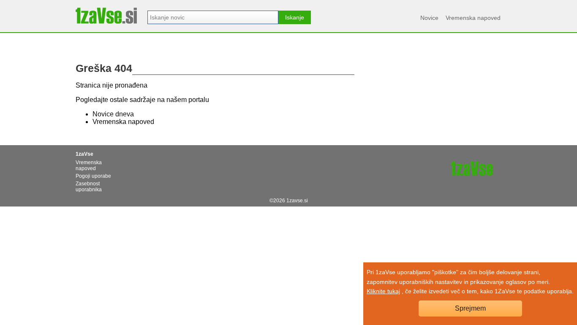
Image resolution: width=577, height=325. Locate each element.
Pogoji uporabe (93, 176)
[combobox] (212, 17)
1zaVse (84, 154)
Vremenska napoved (473, 17)
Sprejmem (470, 308)
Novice (429, 17)
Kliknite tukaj (383, 291)
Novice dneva (113, 114)
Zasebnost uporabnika (89, 187)
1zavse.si (297, 201)
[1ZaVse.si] (106, 15)
